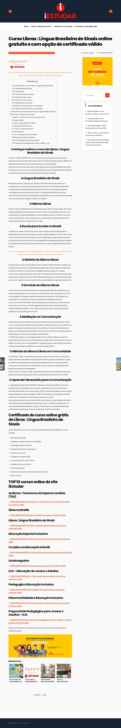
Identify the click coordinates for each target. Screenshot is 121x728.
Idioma (44, 695)
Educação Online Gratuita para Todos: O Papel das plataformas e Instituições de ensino (97, 142)
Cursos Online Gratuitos (41, 26)
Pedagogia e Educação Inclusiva (23, 137)
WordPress (19, 723)
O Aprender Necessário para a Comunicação (27, 109)
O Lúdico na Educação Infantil (22, 129)
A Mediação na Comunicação (22, 103)
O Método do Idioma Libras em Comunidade (27, 106)
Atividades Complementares (86, 26)
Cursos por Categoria (63, 26)
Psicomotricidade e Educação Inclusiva (25, 140)
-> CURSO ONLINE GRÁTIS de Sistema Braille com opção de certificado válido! (37, 515)
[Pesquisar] (107, 95)
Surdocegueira (18, 131)
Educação (37, 695)
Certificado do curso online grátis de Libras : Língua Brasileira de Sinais (32, 111)
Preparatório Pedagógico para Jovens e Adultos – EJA (31, 143)
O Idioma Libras (18, 91)
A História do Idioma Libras (22, 97)
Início (26, 26)
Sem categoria (49, 53)
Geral (42, 53)
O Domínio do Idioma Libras (22, 100)
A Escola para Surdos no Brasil (22, 94)
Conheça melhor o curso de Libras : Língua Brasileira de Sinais (32, 86)
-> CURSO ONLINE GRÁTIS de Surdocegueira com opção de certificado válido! (37, 566)
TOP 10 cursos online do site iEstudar (22, 114)
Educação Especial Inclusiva (22, 126)
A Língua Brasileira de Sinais (22, 88)
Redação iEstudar (107, 52)
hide (36, 81)
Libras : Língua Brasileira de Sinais (23, 123)
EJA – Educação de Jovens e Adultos (25, 134)
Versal (28, 723)
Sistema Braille (18, 120)
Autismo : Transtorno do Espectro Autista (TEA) (28, 117)
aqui (63, 628)
